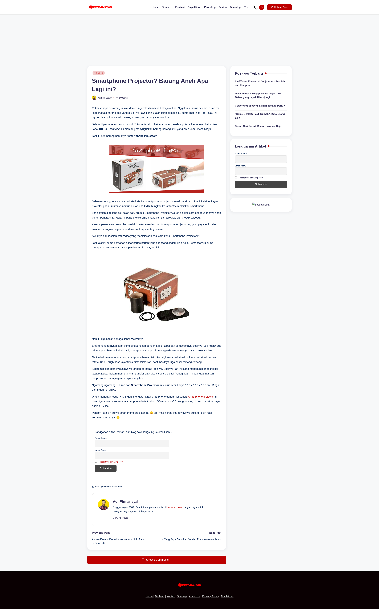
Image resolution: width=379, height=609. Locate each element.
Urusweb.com (174, 507)
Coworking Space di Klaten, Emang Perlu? (260, 105)
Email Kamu (100, 450)
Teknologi (98, 73)
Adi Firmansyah (126, 502)
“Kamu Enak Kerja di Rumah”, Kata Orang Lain (260, 116)
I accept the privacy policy (110, 462)
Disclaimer (227, 596)
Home (149, 596)
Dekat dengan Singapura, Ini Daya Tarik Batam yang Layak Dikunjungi (258, 95)
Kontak (171, 596)
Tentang (159, 596)
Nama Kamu (101, 438)
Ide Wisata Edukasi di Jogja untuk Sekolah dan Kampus (260, 83)
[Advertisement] (189, 36)
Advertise (194, 596)
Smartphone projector (201, 396)
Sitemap (182, 596)
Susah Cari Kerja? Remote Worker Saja (258, 126)
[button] (279, 7)
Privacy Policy (210, 596)
